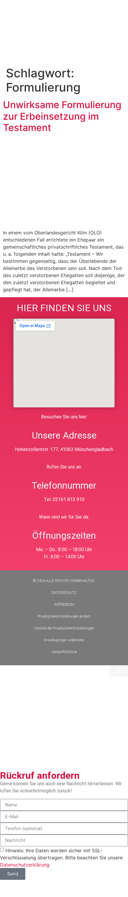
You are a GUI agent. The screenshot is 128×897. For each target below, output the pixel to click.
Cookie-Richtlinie (64, 652)
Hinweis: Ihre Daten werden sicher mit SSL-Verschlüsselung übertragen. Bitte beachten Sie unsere (61, 857)
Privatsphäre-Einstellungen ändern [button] (64, 616)
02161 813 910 (69, 499)
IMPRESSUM (64, 604)
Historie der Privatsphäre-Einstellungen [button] (64, 628)
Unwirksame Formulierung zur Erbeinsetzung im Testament (62, 116)
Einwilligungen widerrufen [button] (64, 640)
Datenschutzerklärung (24, 864)
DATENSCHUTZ (64, 593)
